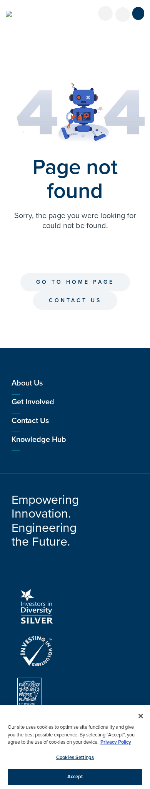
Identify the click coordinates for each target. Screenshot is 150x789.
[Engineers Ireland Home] (9, 14)
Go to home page (75, 282)
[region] (75, 747)
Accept (75, 777)
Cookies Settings (75, 757)
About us (27, 383)
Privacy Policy (115, 742)
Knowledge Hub (39, 439)
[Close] (140, 716)
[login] (105, 13)
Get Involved (33, 402)
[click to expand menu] (138, 13)
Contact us (75, 300)
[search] (122, 14)
